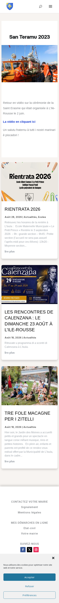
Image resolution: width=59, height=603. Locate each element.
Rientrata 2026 (22, 209)
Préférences (29, 595)
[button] (54, 558)
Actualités (30, 217)
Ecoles (42, 217)
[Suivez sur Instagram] (36, 549)
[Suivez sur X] (29, 549)
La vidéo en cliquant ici (19, 121)
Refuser (29, 586)
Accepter (29, 577)
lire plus (10, 251)
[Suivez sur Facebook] (23, 549)
